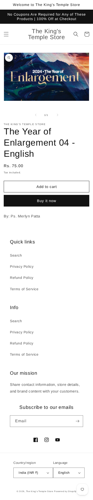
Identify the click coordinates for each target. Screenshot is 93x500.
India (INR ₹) (28, 472)
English (64, 472)
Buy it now (46, 201)
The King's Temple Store (39, 491)
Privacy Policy (21, 266)
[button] (6, 34)
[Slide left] (35, 114)
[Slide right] (57, 114)
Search (16, 255)
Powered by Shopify (65, 491)
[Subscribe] (77, 421)
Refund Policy (21, 278)
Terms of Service (24, 289)
